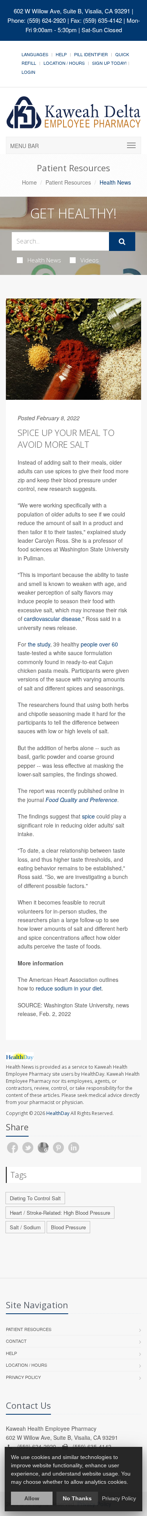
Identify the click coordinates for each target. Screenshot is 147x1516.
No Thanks (77, 1498)
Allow (31, 1498)
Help (61, 54)
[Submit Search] (122, 241)
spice (88, 816)
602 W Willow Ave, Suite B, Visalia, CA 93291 (72, 11)
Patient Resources (68, 182)
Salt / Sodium (25, 1227)
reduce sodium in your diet (69, 988)
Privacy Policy (23, 1377)
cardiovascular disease (52, 619)
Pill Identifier (91, 54)
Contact (16, 1341)
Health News (44, 260)
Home (29, 182)
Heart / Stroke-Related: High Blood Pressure (60, 1212)
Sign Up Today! (109, 63)
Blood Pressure (68, 1227)
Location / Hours (64, 63)
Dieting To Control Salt (35, 1198)
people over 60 (99, 644)
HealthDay (57, 1113)
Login (28, 72)
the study (39, 644)
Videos (89, 260)
